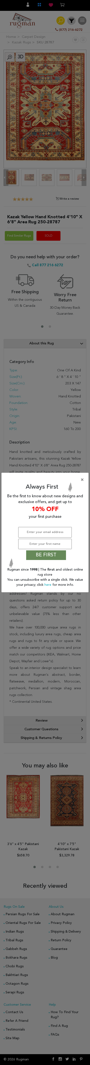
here (48, 585)
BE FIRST (46, 555)
